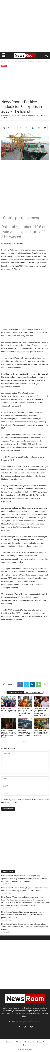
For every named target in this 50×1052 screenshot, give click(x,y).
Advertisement (29, 1042)
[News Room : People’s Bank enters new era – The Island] (8, 701)
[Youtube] (31, 1027)
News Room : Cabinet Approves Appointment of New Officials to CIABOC (25, 733)
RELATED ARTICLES (15, 692)
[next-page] (26, 741)
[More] (45, 127)
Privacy (18, 1042)
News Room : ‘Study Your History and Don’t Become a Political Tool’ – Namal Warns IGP (41, 712)
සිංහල (25, 1045)
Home (3, 61)
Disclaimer (9, 1042)
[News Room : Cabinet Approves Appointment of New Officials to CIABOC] (25, 723)
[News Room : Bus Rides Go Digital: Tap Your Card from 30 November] (41, 723)
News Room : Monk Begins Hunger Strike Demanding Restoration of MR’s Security (25, 712)
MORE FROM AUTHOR (33, 692)
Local (9, 61)
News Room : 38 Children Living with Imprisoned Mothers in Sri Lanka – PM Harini (8, 734)
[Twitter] (26, 127)
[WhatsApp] (38, 127)
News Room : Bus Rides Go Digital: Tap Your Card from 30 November (41, 733)
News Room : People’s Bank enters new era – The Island (8, 710)
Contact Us (40, 1042)
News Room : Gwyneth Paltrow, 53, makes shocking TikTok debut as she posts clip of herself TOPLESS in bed (24, 889)
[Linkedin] (32, 127)
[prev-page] (23, 741)
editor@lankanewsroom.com (30, 1022)
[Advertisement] (25, 26)
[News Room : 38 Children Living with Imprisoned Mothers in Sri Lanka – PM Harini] (8, 723)
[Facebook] (20, 127)
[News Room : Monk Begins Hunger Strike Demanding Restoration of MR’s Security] (25, 701)
